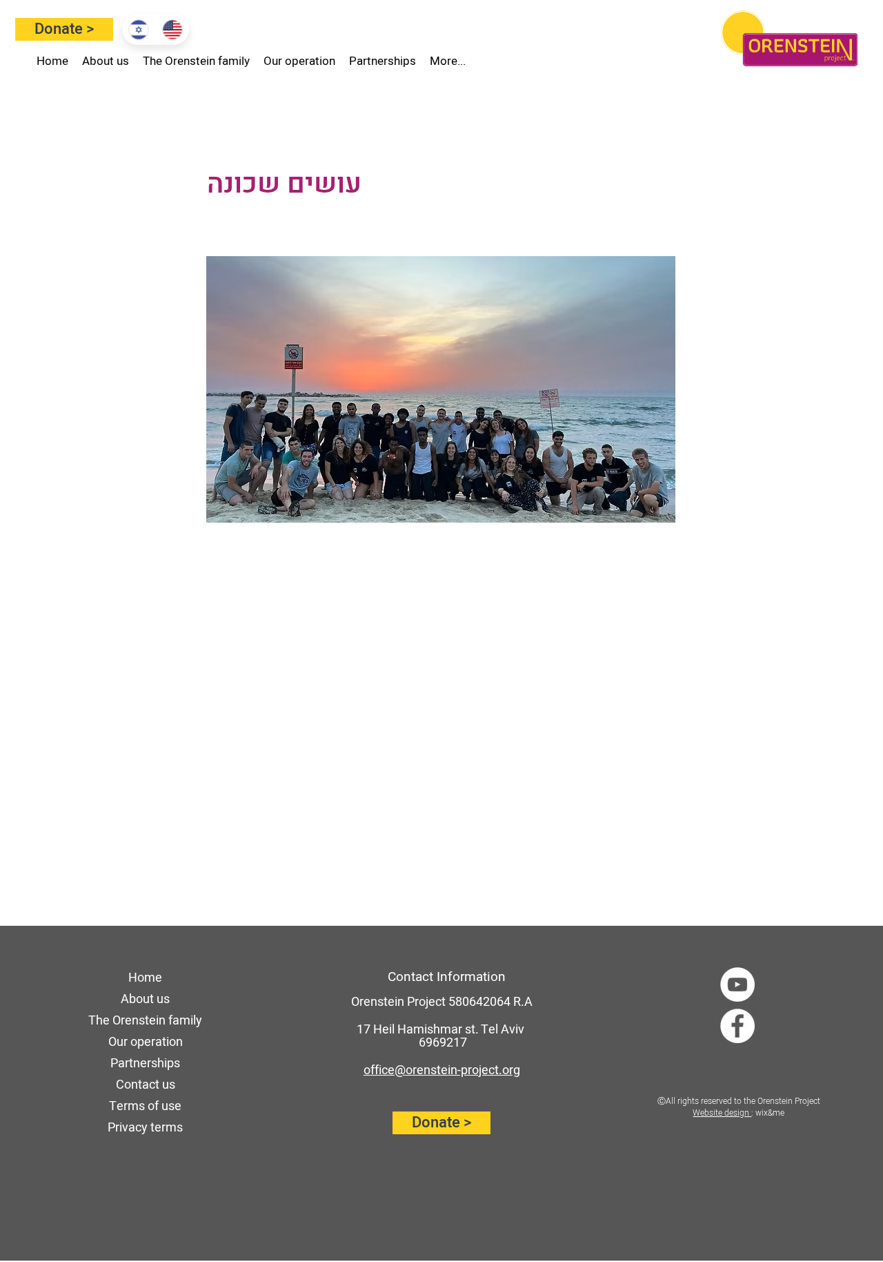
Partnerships (145, 1063)
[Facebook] (737, 1026)
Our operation (145, 1042)
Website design (722, 1113)
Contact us (145, 1085)
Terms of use (145, 1106)
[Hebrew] (138, 29)
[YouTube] (737, 984)
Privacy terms (145, 1127)
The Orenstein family (145, 1020)
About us (145, 999)
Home (145, 978)
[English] (172, 29)
